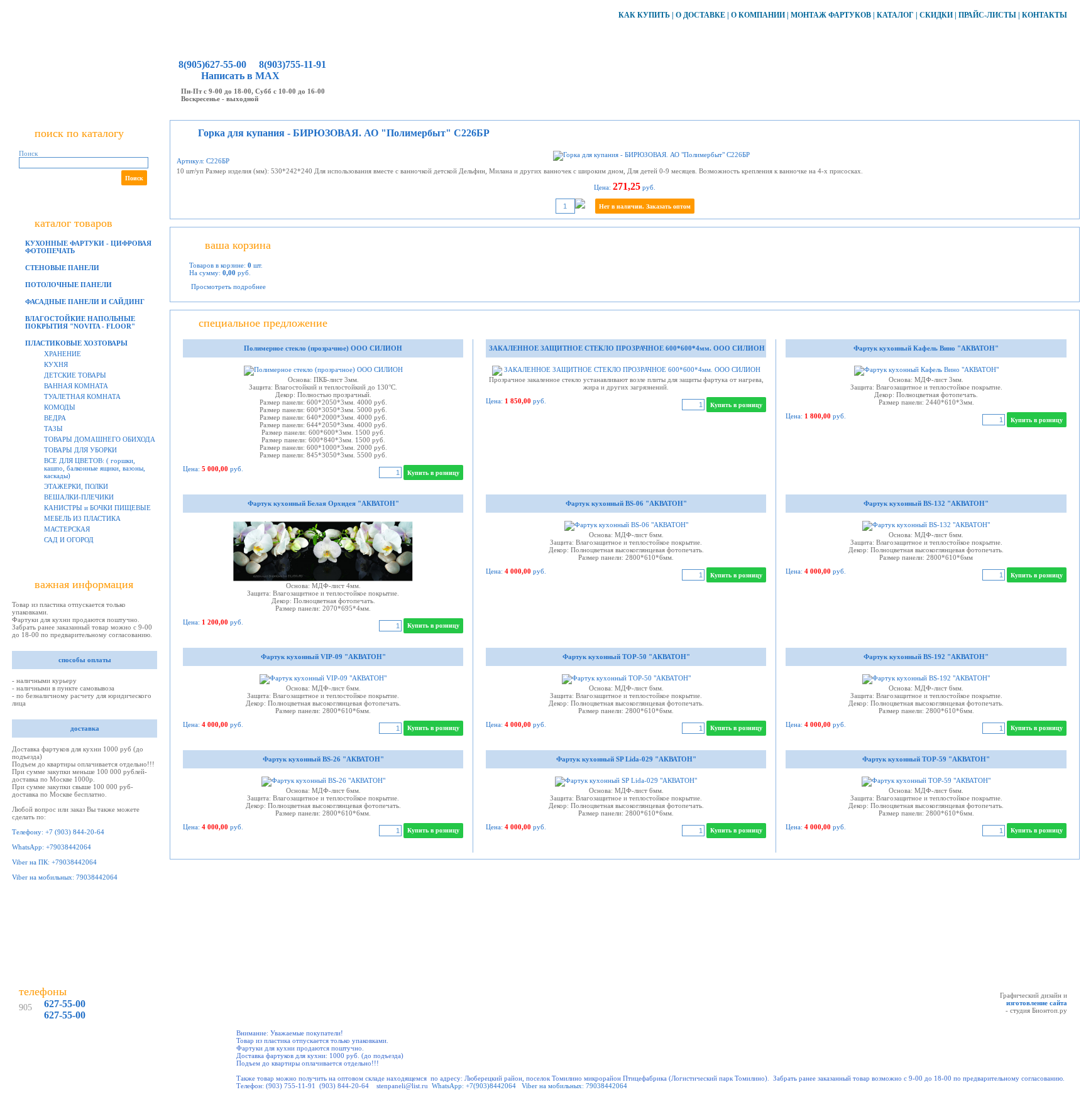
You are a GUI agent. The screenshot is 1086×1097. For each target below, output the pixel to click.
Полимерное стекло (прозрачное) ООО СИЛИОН (323, 348)
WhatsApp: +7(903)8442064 (474, 1085)
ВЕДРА (55, 418)
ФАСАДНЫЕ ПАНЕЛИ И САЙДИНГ (85, 301)
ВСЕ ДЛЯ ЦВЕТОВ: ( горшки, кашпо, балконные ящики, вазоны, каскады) (94, 468)
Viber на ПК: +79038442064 (54, 862)
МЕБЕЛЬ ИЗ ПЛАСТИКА (82, 518)
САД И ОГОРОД (69, 539)
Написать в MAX (240, 75)
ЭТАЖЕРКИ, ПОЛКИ (76, 486)
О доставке (700, 15)
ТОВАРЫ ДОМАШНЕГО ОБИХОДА (99, 439)
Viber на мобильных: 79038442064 (65, 877)
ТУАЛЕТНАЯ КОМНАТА (82, 396)
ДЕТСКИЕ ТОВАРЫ (75, 375)
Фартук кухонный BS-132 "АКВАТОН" (926, 503)
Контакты (1044, 15)
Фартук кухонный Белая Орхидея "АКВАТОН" (323, 503)
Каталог (895, 15)
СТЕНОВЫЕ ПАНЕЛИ (62, 267)
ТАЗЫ (53, 428)
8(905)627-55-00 (212, 64)
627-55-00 (64, 1003)
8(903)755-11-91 (291, 64)
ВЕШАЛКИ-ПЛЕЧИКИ (79, 497)
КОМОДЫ (59, 407)
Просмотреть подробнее (228, 286)
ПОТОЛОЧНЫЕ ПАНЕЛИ (68, 284)
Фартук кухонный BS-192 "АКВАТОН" (926, 656)
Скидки (936, 15)
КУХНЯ (56, 364)
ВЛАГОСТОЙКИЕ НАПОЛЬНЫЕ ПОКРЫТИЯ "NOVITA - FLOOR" (80, 322)
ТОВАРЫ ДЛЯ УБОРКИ (80, 450)
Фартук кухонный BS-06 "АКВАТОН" (626, 503)
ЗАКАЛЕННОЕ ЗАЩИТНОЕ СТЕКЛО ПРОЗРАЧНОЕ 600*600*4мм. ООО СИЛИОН (626, 348)
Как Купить (644, 15)
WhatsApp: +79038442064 (51, 847)
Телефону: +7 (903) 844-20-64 (58, 832)
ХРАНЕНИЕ (62, 353)
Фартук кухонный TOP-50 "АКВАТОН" (626, 656)
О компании (758, 15)
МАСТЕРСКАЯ (67, 529)
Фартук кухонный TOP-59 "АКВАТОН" (926, 759)
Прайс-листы (987, 15)
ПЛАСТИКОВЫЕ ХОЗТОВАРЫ (76, 343)
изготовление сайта (1036, 1003)
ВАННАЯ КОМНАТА (76, 386)
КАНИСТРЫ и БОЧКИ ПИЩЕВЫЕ (97, 507)
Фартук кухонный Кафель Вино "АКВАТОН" (926, 348)
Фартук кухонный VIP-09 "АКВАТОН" (323, 656)
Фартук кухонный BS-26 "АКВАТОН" (323, 759)
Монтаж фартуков (831, 15)
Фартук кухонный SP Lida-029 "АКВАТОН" (626, 759)
